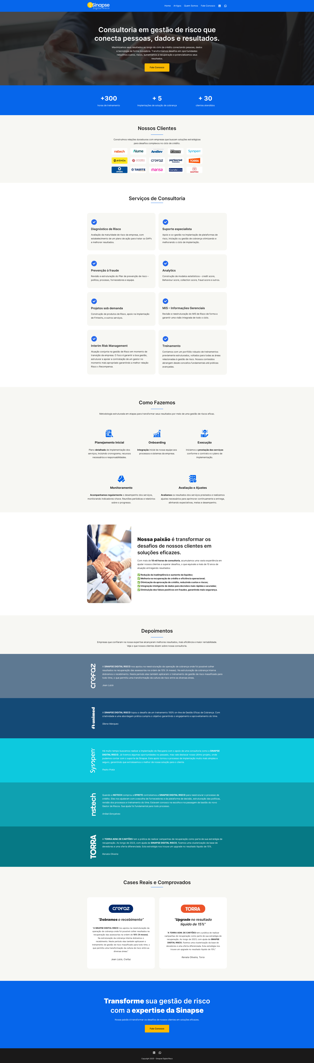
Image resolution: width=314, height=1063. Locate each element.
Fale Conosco (157, 67)
